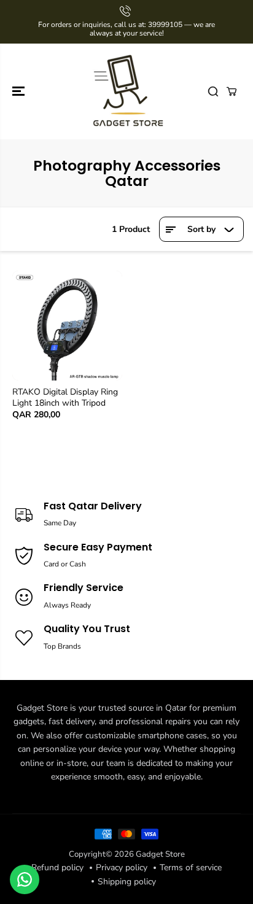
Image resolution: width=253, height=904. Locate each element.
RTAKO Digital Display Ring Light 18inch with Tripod (65, 398)
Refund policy (57, 867)
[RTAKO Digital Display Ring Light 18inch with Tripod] (67, 326)
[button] (19, 91)
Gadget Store (160, 854)
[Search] (213, 91)
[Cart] (231, 91)
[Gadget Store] (126, 91)
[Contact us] (24, 879)
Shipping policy (127, 881)
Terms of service (191, 867)
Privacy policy (121, 867)
